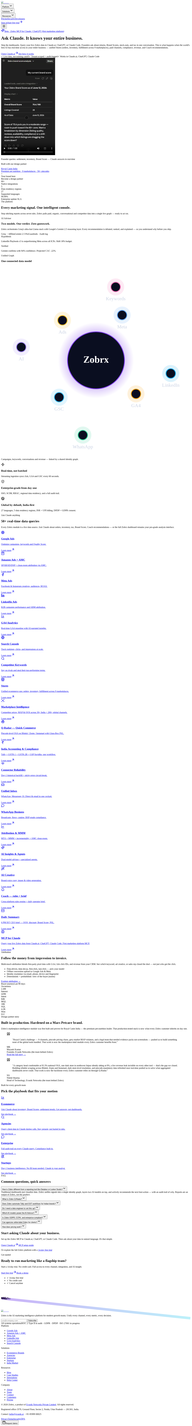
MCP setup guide (26, 1245)
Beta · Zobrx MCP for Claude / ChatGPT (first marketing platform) (34, 31)
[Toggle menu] (4, 26)
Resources (6, 16)
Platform (5, 7)
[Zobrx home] (5, 2)
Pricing (4, 19)
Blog (9, 1372)
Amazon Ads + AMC (16, 1333)
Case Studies (12, 1375)
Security (11, 19)
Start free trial (13, 23)
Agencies (11, 1355)
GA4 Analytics (13, 1341)
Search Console (14, 1343)
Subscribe (32, 1321)
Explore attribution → (11, 981)
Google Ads (12, 1330)
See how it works (26, 54)
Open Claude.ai (8, 54)
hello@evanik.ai (16, 1414)
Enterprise (11, 1358)
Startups (10, 1360)
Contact (10, 1395)
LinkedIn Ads (13, 1338)
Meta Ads (11, 1335)
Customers (11, 1397)
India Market (12, 1363)
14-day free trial (45, 1250)
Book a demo (22, 1273)
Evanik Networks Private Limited (41, 1404)
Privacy (4, 1419)
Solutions (6, 11)
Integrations (12, 1377)
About (9, 1389)
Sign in (4, 23)
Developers (20, 19)
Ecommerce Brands (15, 1353)
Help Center (12, 1380)
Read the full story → (16, 1054)
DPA (23, 1419)
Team (9, 1392)
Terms (10, 1419)
